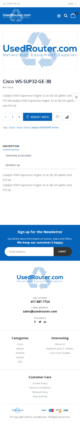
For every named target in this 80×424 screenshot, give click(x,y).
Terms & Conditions (40, 387)
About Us (60, 344)
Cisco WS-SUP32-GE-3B (27, 81)
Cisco (12, 127)
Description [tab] (11, 146)
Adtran (20, 348)
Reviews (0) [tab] (13, 165)
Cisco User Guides (60, 353)
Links (70, 3)
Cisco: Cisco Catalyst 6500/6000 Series (38, 127)
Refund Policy (40, 392)
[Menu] (58, 15)
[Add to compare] (67, 117)
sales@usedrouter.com (40, 311)
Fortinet (20, 353)
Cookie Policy (40, 383)
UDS (20, 361)
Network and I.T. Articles (60, 348)
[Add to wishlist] (58, 117)
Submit (62, 251)
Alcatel (20, 357)
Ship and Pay (40, 396)
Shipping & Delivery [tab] (18, 155)
